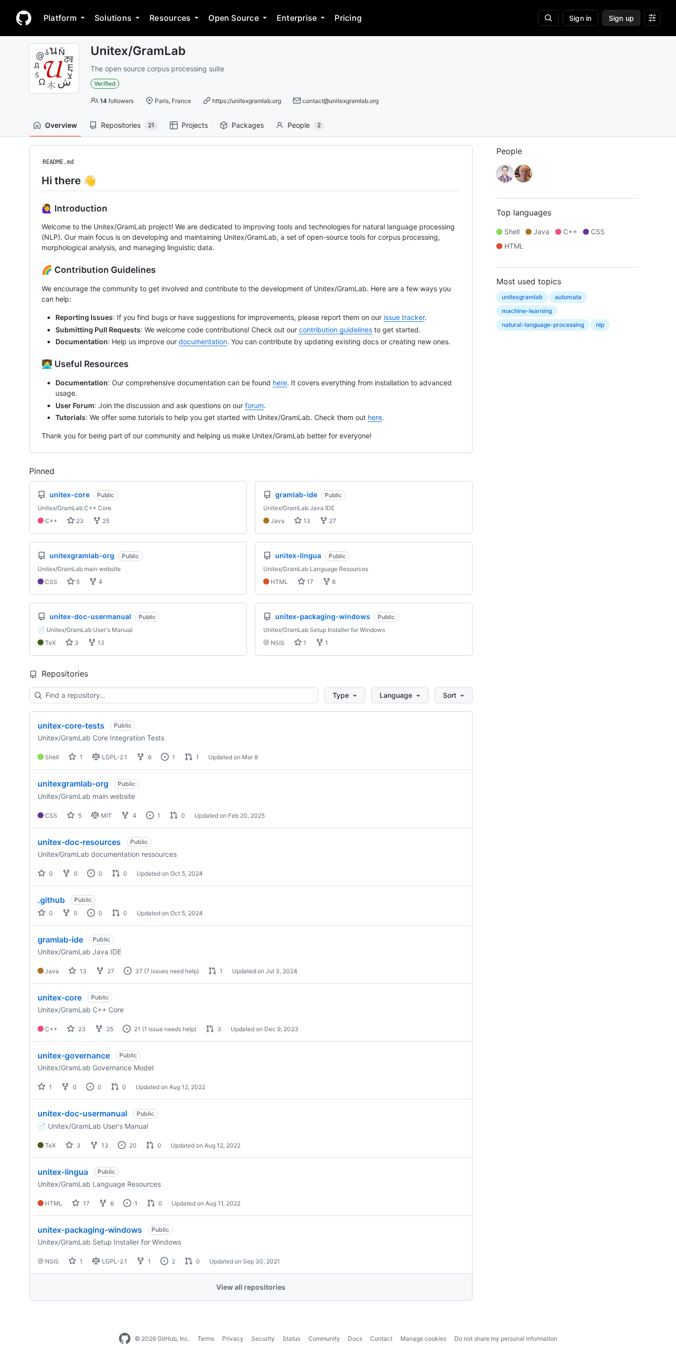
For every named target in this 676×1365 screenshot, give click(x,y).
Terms (205, 1338)
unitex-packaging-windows (90, 1230)
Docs (355, 1338)
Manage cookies (423, 1338)
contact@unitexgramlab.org (340, 101)
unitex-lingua (63, 1172)
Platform (60, 18)
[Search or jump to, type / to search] (548, 18)
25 (105, 521)
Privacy (232, 1338)
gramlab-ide (60, 940)
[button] (344, 695)
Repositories (127, 125)
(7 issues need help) (171, 971)
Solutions (113, 18)
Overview (61, 125)
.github (51, 900)
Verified (105, 83)
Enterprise (297, 18)
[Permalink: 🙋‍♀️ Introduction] (35, 208)
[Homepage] (24, 18)
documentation (203, 341)
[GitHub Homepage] (125, 1338)
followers (117, 101)
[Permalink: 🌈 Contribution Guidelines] (35, 270)
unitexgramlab (522, 297)
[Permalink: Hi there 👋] (35, 180)
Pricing (348, 18)
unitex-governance (74, 1055)
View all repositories (251, 1287)
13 (306, 521)
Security (263, 1338)
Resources (170, 18)
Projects (195, 125)
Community (324, 1338)
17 (309, 581)
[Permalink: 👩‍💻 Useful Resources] (35, 364)
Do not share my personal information (505, 1338)
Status (291, 1338)
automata (568, 297)
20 (132, 1145)
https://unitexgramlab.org (246, 101)
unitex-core (60, 997)
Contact (381, 1338)
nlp (600, 324)
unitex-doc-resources (79, 842)
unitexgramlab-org (73, 783)
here (280, 382)
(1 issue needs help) (169, 1029)
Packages (248, 125)
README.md (58, 161)
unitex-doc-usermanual (82, 1113)
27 (332, 521)
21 (137, 1029)
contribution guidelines (335, 329)
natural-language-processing (543, 324)
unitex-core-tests (71, 726)
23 (79, 521)
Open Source (233, 18)
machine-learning (527, 311)
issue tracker (404, 317)
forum (254, 405)
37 (138, 971)
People (304, 125)
